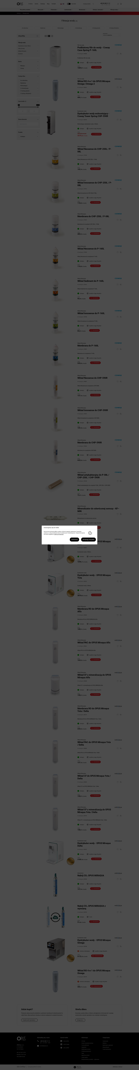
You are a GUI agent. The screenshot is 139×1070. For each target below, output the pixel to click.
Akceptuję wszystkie (88, 539)
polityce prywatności (58, 534)
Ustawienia (74, 539)
